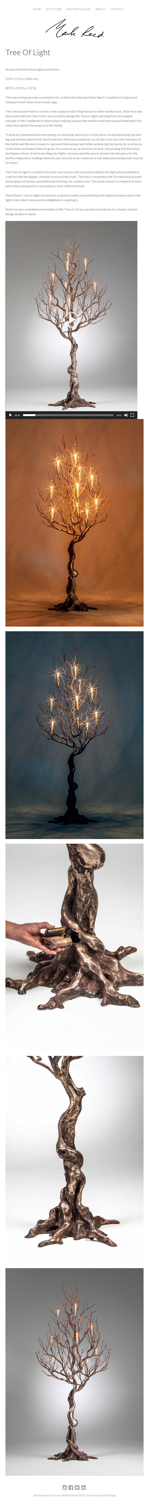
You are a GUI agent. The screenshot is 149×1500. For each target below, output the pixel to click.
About (100, 9)
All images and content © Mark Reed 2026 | (60, 1495)
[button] (71, 320)
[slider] (68, 415)
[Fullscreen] (132, 415)
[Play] (10, 415)
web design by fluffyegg (101, 1495)
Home (37, 9)
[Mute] (126, 415)
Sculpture (54, 9)
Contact (117, 9)
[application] (71, 320)
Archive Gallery (78, 9)
